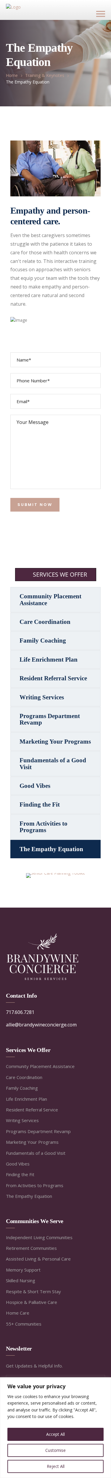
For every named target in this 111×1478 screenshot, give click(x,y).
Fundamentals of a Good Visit (53, 763)
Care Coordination (45, 621)
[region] (55, 1427)
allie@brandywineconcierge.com (41, 1024)
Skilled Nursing (20, 1280)
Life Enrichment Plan (49, 659)
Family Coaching (43, 640)
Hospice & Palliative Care (31, 1302)
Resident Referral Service (53, 678)
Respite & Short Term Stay (33, 1291)
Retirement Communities (31, 1248)
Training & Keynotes (44, 75)
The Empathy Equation (51, 849)
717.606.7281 (20, 1012)
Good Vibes (35, 785)
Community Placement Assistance (50, 599)
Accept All (55, 1434)
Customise (55, 1450)
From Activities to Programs (43, 827)
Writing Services (42, 697)
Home (12, 75)
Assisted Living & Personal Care (38, 1259)
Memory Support (23, 1270)
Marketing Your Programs (55, 741)
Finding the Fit (40, 804)
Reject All (56, 1466)
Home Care (17, 1313)
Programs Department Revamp (50, 719)
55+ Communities (23, 1324)
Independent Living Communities (39, 1237)
